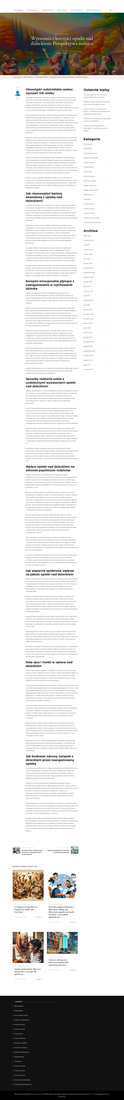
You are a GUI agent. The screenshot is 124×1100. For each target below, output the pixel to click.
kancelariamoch (62, 3)
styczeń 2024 (88, 337)
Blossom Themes (91, 1094)
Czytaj (38, 917)
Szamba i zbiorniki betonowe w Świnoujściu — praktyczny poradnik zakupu (96, 128)
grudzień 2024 (89, 314)
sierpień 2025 (88, 282)
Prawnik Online (47, 10)
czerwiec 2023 (88, 369)
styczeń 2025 (88, 309)
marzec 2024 (88, 332)
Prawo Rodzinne (76, 10)
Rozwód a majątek (90, 181)
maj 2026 (87, 245)
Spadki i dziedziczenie (91, 190)
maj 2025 (87, 295)
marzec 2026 (88, 254)
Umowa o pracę (89, 208)
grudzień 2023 (89, 342)
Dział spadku (88, 148)
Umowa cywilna (89, 204)
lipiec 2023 (87, 365)
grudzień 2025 (88, 268)
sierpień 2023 (88, 360)
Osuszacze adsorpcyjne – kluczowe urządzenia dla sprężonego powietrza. (58, 962)
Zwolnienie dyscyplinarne (92, 222)
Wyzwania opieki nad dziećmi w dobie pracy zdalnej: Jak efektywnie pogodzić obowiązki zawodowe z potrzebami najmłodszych (61, 912)
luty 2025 (87, 305)
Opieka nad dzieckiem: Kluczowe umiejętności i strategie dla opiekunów (27, 971)
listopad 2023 (88, 346)
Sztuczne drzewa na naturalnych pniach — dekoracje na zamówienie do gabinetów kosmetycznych (97, 111)
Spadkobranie (88, 195)
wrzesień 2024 (88, 319)
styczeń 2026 (88, 263)
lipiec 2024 (87, 328)
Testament (87, 199)
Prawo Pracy (61, 10)
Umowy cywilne (89, 213)
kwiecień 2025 (88, 300)
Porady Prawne (32, 10)
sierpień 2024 (88, 323)
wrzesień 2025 (88, 277)
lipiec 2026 (87, 236)
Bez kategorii (18, 10)
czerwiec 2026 (88, 240)
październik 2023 (89, 351)
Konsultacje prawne (90, 153)
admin (18, 98)
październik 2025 (89, 272)
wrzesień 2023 (88, 355)
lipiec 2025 (87, 286)
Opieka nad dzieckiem (61, 34)
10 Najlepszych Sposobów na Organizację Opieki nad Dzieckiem (25, 909)
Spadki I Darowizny (92, 10)
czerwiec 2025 (88, 291)
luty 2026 (87, 259)
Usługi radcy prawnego (91, 218)
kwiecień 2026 (88, 249)
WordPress (61, 1096)
